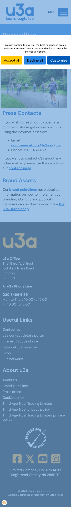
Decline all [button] (35, 60)
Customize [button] (58, 60)
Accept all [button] (11, 60)
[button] (4, 502)
